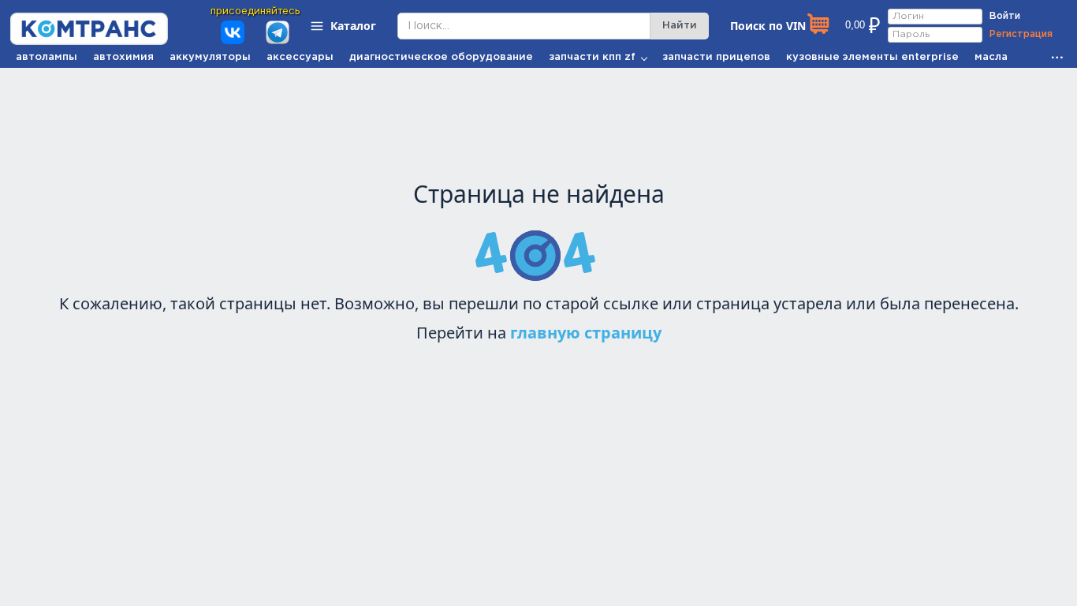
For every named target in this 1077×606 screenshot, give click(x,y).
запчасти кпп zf (592, 57)
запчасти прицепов (716, 57)
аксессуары (300, 57)
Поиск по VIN (768, 25)
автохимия (123, 57)
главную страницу (585, 332)
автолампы (46, 57)
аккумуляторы (210, 57)
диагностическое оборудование (441, 57)
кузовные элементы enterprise (872, 57)
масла (991, 57)
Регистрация (1021, 34)
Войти (1004, 16)
